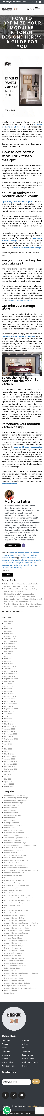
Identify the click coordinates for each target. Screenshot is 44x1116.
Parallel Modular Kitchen (13, 830)
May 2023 (8, 719)
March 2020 (9, 786)
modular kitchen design (13, 945)
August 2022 (9, 741)
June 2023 (8, 716)
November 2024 (10, 674)
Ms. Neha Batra (17, 501)
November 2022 (10, 734)
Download (26, 1051)
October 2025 (9, 646)
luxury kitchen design (12, 955)
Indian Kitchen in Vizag (13, 848)
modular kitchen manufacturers (16, 933)
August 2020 (9, 784)
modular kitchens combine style (22, 125)
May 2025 (8, 659)
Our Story (6, 1040)
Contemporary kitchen (13, 888)
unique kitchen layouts (13, 875)
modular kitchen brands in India (16, 928)
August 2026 (9, 621)
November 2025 (10, 644)
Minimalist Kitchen (11, 813)
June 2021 (8, 776)
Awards (5, 1044)
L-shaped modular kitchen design (17, 885)
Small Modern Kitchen (13, 805)
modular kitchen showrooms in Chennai (20, 988)
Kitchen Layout (10, 810)
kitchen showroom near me (15, 965)
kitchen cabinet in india (13, 948)
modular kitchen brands (13, 943)
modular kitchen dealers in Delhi (17, 900)
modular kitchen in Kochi (14, 980)
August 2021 (9, 771)
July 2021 (7, 774)
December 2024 (10, 671)
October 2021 (9, 766)
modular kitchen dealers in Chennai (18, 898)
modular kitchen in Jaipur (14, 950)
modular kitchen (17, 553)
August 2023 (9, 711)
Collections (6, 1051)
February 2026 (10, 636)
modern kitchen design (13, 803)
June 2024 (8, 686)
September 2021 (10, 769)
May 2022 (8, 749)
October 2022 (9, 736)
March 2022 (9, 754)
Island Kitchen (9, 893)
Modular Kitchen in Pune (13, 850)
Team (4, 1047)
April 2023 (8, 721)
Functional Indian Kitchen (14, 833)
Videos (25, 1044)
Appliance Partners (30, 1062)
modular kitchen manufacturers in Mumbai (21, 923)
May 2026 (8, 628)
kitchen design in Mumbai (14, 878)
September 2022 (11, 739)
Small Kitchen (9, 818)
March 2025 (9, 664)
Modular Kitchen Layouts (13, 825)
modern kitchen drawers (14, 873)
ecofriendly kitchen (11, 835)
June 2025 (8, 656)
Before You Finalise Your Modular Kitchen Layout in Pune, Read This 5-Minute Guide (23, 600)
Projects (25, 1040)
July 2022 (8, 744)
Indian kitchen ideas (12, 905)
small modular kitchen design (20, 560)
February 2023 (10, 726)
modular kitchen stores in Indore (17, 895)
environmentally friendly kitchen (16, 838)
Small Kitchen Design (12, 815)
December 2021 (10, 761)
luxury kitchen (9, 993)
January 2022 (9, 759)
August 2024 (9, 681)
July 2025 (8, 654)
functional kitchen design (14, 890)
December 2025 (10, 641)
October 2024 (9, 676)
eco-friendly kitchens (12, 840)
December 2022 (10, 731)
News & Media (28, 1058)
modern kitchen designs (18, 555)
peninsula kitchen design (12, 567)
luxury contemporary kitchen (15, 800)
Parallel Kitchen (10, 828)
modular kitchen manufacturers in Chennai (21, 973)
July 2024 (8, 684)
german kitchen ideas (13, 938)
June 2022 (8, 746)
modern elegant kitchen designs (17, 930)
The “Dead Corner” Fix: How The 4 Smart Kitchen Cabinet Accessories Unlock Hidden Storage (23, 605)
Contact (25, 1066)
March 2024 (9, 694)
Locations (6, 1055)
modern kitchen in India (13, 963)
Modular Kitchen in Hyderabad (16, 860)
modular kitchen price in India (16, 910)
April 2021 (8, 781)
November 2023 (10, 704)
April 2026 (8, 631)
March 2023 (9, 724)
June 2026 (8, 626)
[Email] (23, 545)
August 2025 (9, 651)
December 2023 (10, 701)
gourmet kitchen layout (13, 883)
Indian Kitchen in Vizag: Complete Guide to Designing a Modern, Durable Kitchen (21, 585)
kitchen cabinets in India (13, 978)
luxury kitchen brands (12, 913)
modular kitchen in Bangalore (16, 903)
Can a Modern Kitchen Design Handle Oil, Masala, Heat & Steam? (20, 590)
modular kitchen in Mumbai (15, 920)
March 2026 (9, 633)
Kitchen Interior (10, 820)
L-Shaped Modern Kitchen (14, 880)
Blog (24, 1047)
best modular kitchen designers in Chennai (21, 925)
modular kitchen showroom (21, 300)
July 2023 (8, 714)
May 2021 (7, 779)
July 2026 (8, 623)
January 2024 (9, 699)
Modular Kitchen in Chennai (15, 865)
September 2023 (11, 709)
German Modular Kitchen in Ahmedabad (20, 845)
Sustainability (7, 1062)
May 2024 (8, 689)
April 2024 (8, 691)
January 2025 (9, 669)
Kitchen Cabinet (10, 853)
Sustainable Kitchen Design (15, 843)
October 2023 (9, 706)
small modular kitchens (13, 858)
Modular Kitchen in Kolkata (14, 795)
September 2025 (11, 649)
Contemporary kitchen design (16, 798)
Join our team (8, 1066)
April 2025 (8, 661)
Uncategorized (10, 970)
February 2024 (10, 696)
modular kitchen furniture (14, 975)
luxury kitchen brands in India (15, 915)
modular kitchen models (14, 958)
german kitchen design (13, 935)
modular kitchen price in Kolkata (17, 983)
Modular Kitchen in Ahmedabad (16, 868)
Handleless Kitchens (12, 863)
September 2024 (11, 679)
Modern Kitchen (10, 808)
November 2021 (10, 764)
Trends (5, 1058)
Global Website (35, 1106)
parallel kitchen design (13, 953)
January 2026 (9, 638)
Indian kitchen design (12, 968)
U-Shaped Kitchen (11, 823)
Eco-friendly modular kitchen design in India (21, 870)
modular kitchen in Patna (14, 918)
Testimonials (27, 1055)
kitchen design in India (13, 908)
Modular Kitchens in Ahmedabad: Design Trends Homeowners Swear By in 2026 (20, 595)
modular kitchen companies (15, 940)
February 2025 (10, 666)
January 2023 (9, 729)
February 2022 (10, 756)
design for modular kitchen (15, 985)
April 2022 (8, 751)
